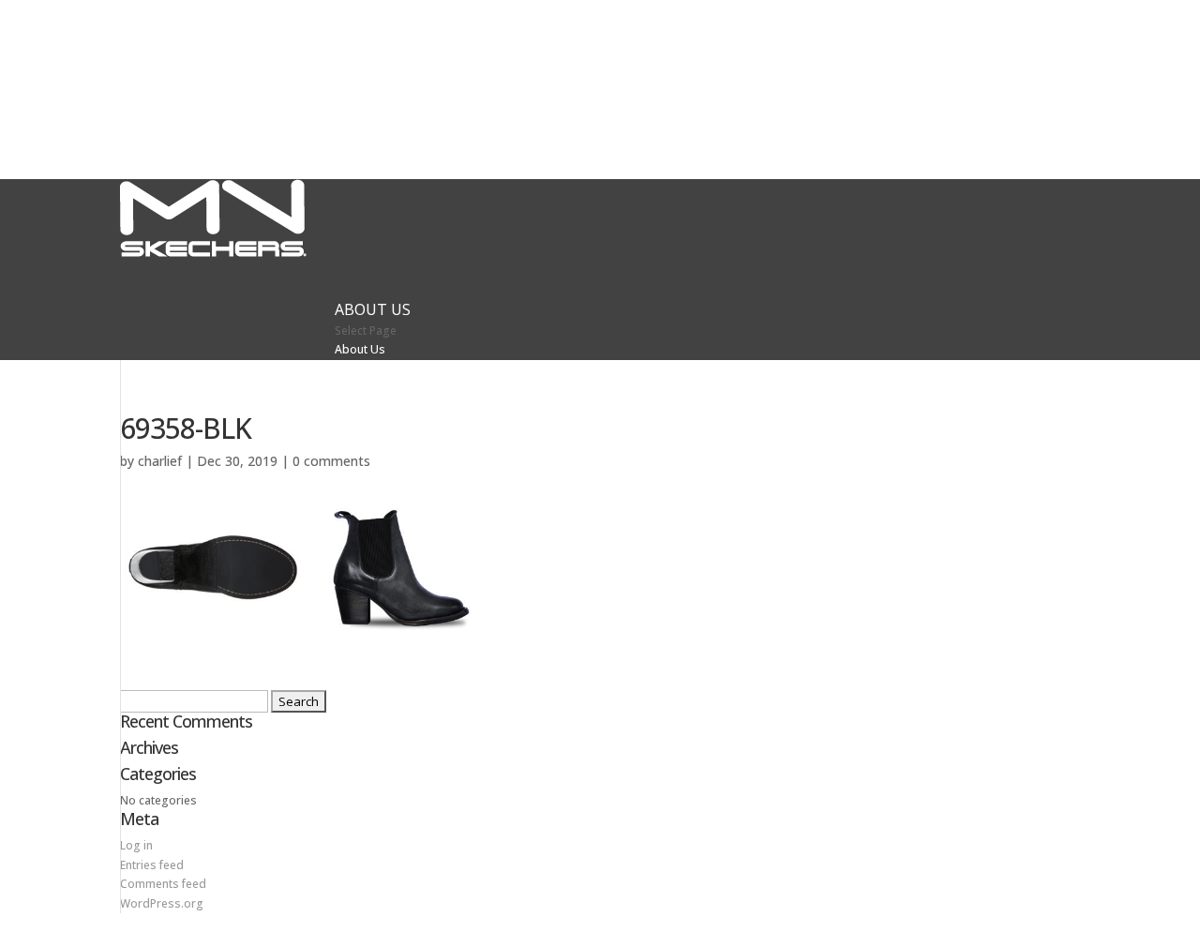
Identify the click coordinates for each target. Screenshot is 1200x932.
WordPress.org (161, 903)
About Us (360, 349)
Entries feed (152, 865)
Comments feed (163, 884)
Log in (136, 845)
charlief (160, 461)
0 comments (331, 461)
